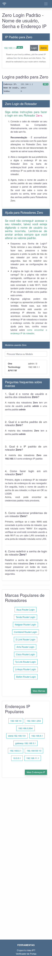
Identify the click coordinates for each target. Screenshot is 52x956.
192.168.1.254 (34, 720)
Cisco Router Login (25, 654)
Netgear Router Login (25, 624)
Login (34, 47)
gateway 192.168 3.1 (25, 743)
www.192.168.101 (17, 735)
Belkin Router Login (26, 676)
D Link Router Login (25, 639)
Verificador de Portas (26, 953)
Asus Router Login (25, 609)
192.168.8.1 (37, 735)
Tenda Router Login (25, 617)
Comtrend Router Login (25, 632)
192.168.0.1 (15, 750)
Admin (43, 47)
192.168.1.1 (10, 47)
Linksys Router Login (25, 669)
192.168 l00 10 (34, 750)
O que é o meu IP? (26, 950)
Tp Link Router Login (25, 661)
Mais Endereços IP (36, 772)
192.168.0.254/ (25, 728)
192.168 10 (15, 720)
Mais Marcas (39, 690)
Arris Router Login (25, 646)
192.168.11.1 (32, 758)
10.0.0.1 (17, 758)
